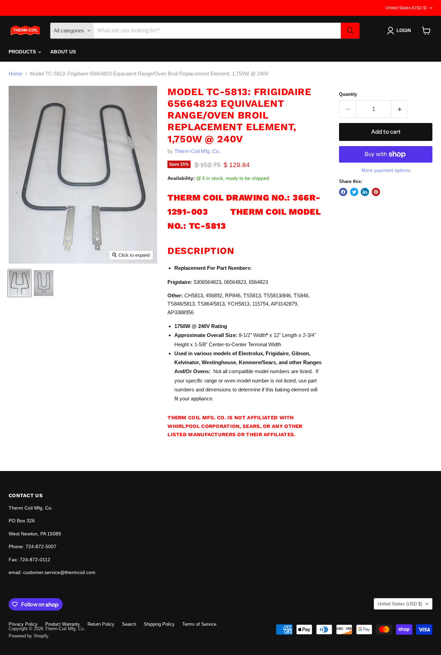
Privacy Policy (23, 624)
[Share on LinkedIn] (365, 192)
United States (406, 8)
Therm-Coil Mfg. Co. (197, 151)
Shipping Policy (159, 624)
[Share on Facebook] (343, 192)
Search (129, 624)
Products (23, 51)
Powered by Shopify (29, 635)
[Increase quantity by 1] (399, 109)
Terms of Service (199, 624)
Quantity (348, 94)
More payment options (385, 170)
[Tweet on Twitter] (354, 192)
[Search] (350, 31)
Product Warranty (62, 624)
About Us (63, 51)
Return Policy (101, 624)
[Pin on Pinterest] (376, 192)
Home (15, 73)
